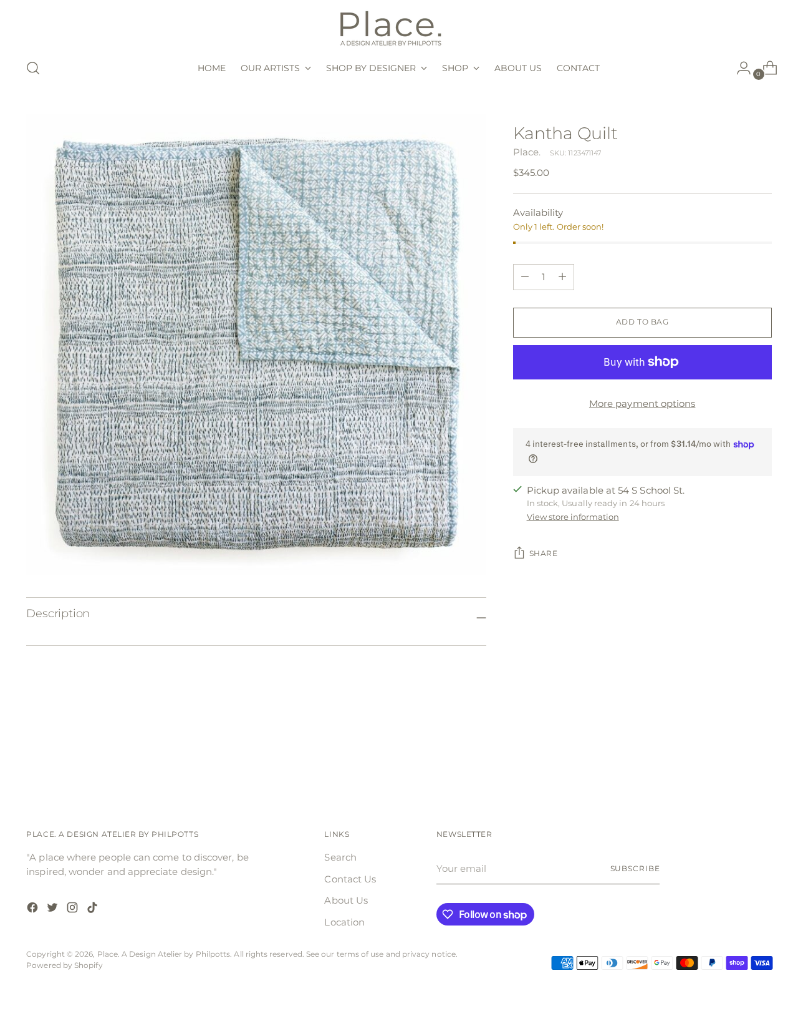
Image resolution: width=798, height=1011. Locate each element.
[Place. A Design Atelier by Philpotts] (399, 27)
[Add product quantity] (525, 277)
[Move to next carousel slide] (761, 753)
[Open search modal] (33, 68)
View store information (573, 517)
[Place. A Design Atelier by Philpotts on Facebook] (33, 909)
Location (344, 922)
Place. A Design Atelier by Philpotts (164, 954)
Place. (527, 152)
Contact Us (350, 879)
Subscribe (635, 868)
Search (340, 857)
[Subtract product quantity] (562, 277)
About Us (346, 900)
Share (543, 553)
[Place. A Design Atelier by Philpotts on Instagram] (73, 909)
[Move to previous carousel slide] (732, 754)
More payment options (642, 403)
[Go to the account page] (738, 68)
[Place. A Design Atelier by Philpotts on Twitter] (53, 909)
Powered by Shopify (64, 965)
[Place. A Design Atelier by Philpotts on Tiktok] (93, 909)
